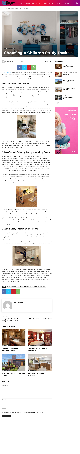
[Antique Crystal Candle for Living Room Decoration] (58, 97)
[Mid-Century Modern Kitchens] (40, 362)
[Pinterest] (29, 67)
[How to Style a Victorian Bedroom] (40, 337)
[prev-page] (56, 103)
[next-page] (58, 103)
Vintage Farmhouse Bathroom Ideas (10, 349)
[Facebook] (19, 67)
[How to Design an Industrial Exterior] (13, 362)
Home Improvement (10, 8)
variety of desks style (39, 286)
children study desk (12, 286)
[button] (76, 3)
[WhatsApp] (33, 67)
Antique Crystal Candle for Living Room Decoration (70, 97)
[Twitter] (24, 67)
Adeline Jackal (11, 61)
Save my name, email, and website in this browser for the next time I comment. (24, 412)
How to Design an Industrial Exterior (68, 81)
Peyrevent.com (6, 72)
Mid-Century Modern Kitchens (40, 319)
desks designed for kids (25, 286)
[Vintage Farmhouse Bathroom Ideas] (13, 337)
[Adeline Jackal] (3, 61)
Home (3, 8)
